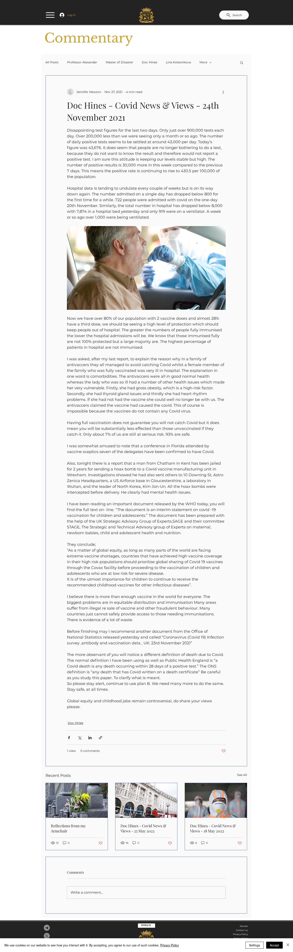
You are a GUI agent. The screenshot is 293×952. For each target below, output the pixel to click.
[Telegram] (47, 928)
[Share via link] (100, 738)
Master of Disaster (119, 62)
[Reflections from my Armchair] (77, 800)
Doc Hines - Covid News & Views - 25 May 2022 (143, 828)
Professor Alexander (82, 62)
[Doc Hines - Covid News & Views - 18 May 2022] (216, 800)
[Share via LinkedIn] (90, 738)
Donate (244, 926)
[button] (242, 62)
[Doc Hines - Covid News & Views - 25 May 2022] (146, 800)
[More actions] (223, 91)
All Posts (52, 62)
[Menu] (50, 15)
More (203, 62)
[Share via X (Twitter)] (79, 738)
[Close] (287, 945)
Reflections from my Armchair (68, 828)
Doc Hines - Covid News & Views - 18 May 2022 (213, 828)
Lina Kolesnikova (178, 62)
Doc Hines (149, 62)
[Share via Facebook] (69, 738)
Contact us (242, 930)
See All (242, 775)
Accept (274, 945)
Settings (254, 945)
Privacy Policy (240, 934)
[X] (47, 936)
